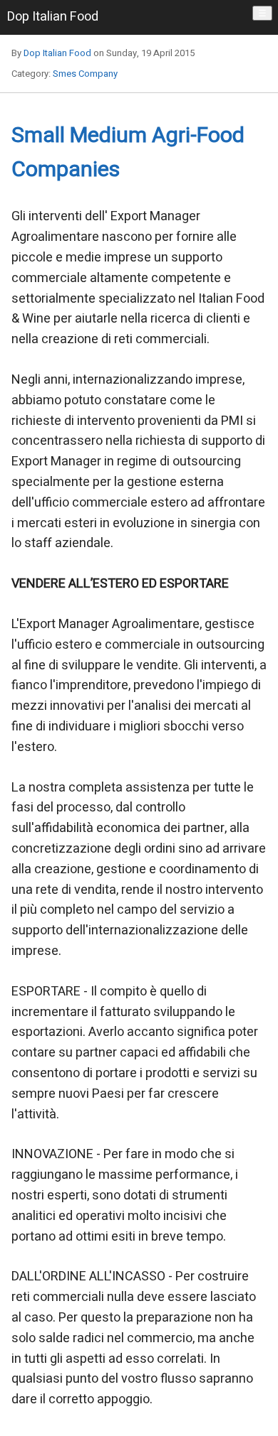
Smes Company (85, 73)
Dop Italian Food (57, 53)
